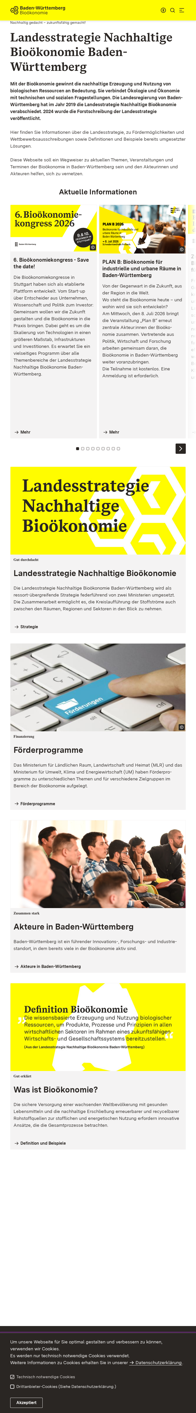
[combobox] (163, 10)
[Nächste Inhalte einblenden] (181, 449)
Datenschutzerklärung (159, 1362)
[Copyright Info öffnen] (93, 247)
